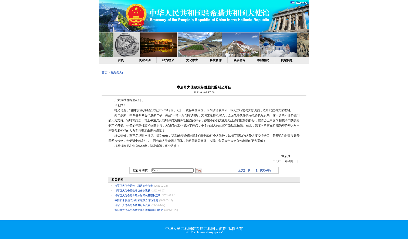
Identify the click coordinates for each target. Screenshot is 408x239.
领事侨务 (239, 60)
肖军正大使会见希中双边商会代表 (134, 185)
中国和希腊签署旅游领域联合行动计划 (136, 200)
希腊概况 (263, 60)
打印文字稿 (263, 170)
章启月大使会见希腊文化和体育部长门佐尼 (139, 210)
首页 (121, 60)
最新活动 (117, 72)
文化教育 (192, 60)
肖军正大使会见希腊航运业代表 (132, 205)
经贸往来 (168, 60)
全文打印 (244, 170)
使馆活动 (145, 60)
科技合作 (216, 60)
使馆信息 (287, 60)
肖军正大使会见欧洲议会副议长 (132, 190)
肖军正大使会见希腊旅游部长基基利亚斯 (137, 195)
